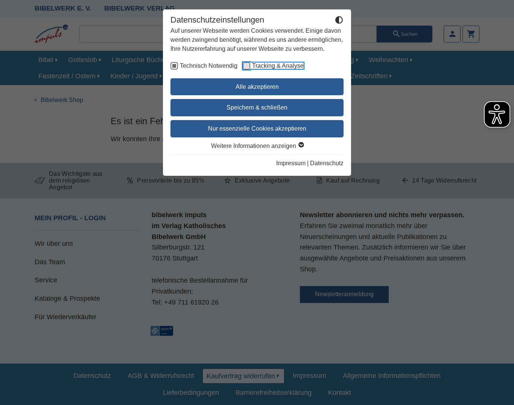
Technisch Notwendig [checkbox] (208, 65)
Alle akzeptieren (257, 87)
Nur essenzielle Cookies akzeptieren (257, 128)
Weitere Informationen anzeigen (254, 146)
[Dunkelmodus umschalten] (339, 21)
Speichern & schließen (257, 107)
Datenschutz (327, 163)
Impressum (291, 163)
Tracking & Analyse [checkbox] (278, 65)
